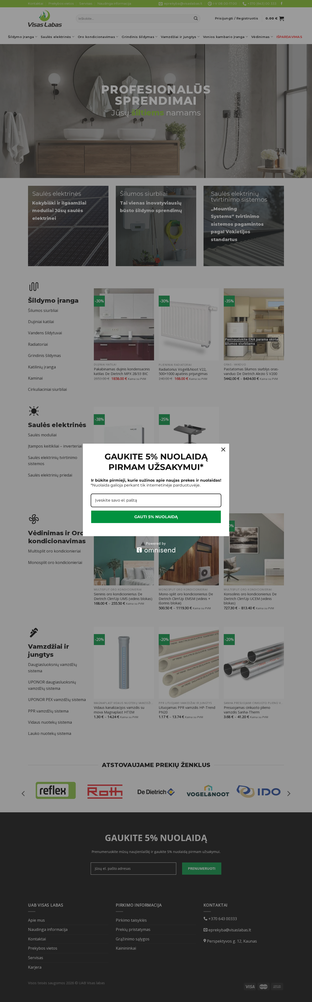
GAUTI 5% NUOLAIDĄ (156, 517)
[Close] (223, 449)
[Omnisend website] (156, 547)
